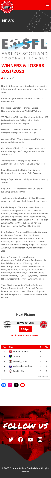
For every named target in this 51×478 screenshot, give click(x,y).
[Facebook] (3, 385)
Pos (4, 347)
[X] (16, 385)
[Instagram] (10, 385)
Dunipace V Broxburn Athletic (25, 335)
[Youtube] (30, 439)
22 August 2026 (25, 323)
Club (11, 347)
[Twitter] (11, 439)
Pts (46, 347)
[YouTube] (22, 385)
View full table (43, 377)
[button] (47, 5)
